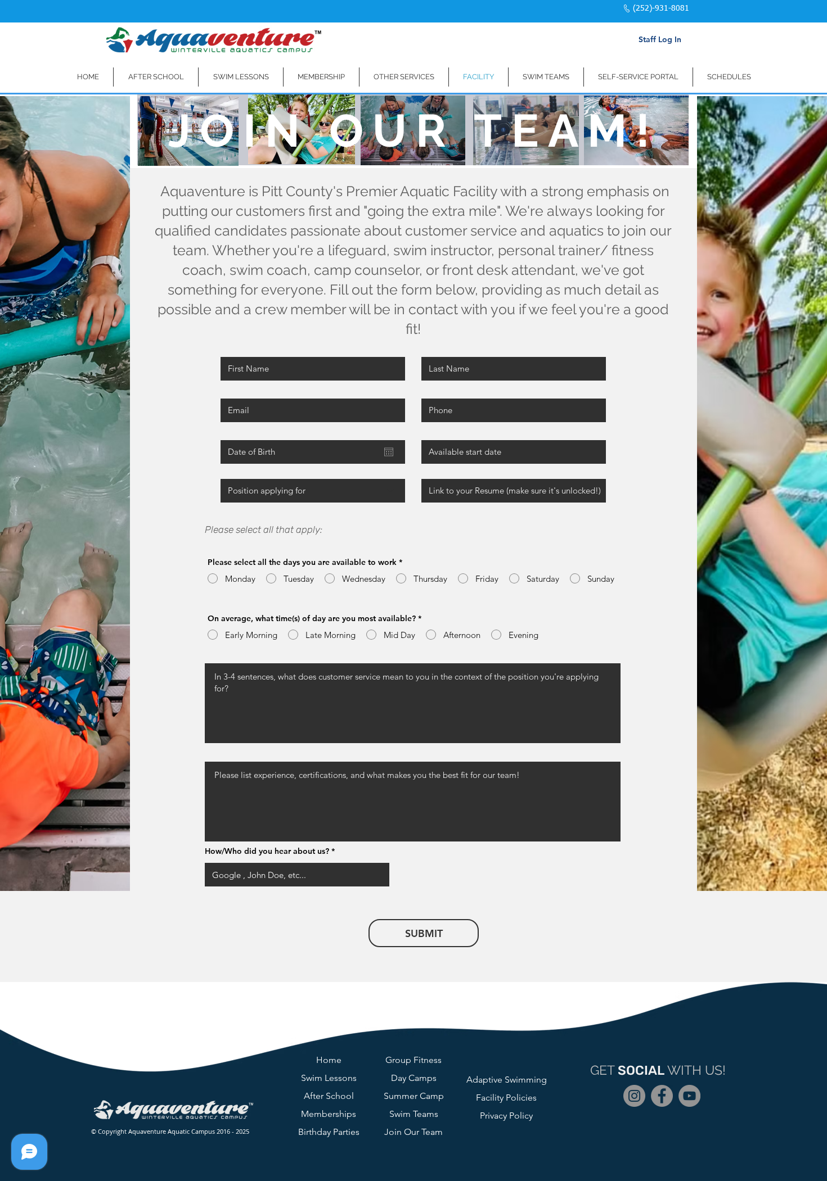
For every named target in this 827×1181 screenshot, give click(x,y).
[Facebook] (662, 1096)
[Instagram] (634, 1096)
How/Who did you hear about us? (267, 851)
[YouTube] (689, 1096)
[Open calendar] (388, 451)
